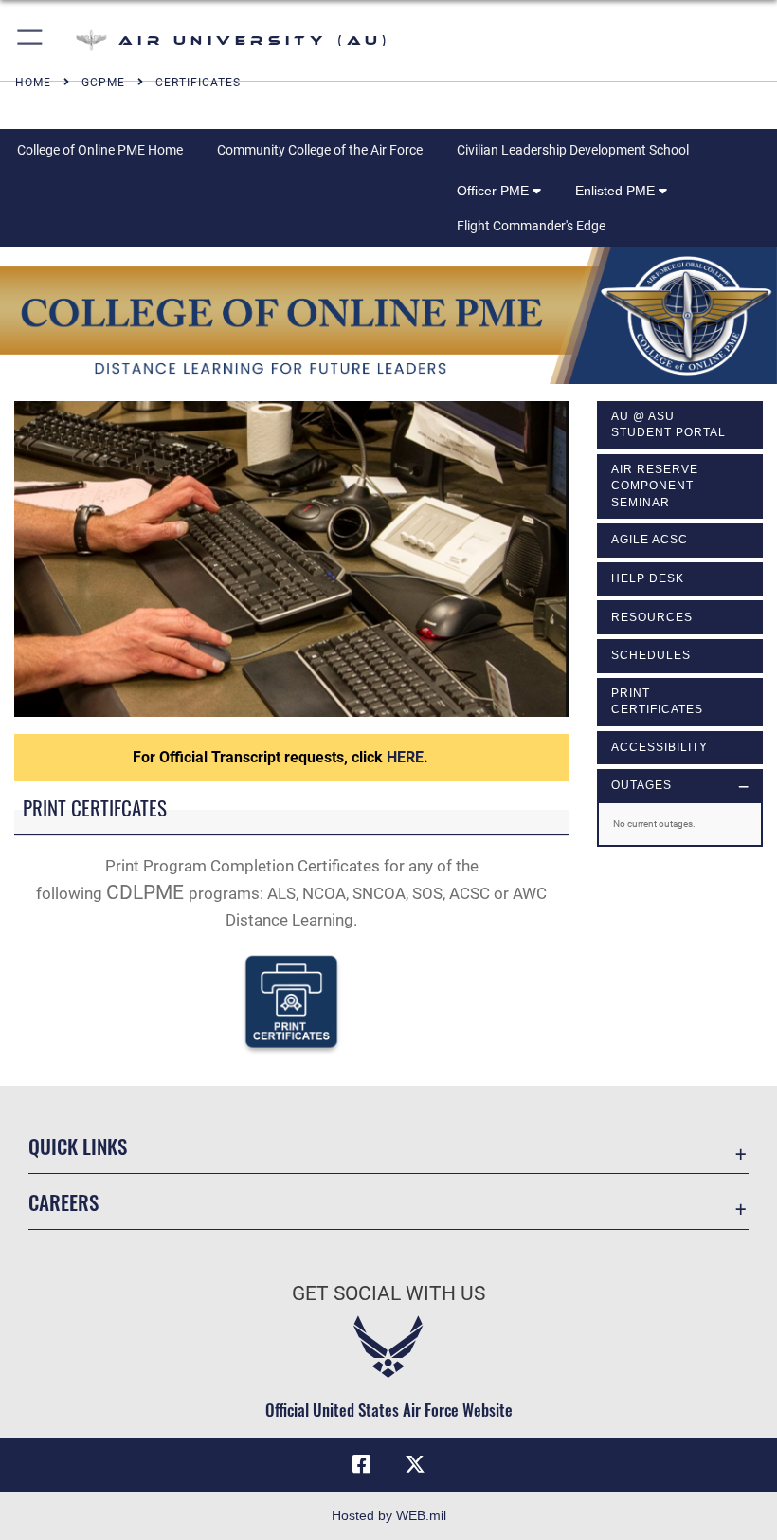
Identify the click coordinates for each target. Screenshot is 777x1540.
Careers (63, 1202)
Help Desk (647, 578)
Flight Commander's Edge (531, 225)
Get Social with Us (388, 1293)
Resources (652, 617)
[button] (31, 40)
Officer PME (495, 190)
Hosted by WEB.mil (389, 1515)
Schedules (651, 655)
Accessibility (659, 747)
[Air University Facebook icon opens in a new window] (362, 1464)
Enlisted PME (617, 190)
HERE (405, 757)
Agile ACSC (649, 539)
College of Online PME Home (100, 149)
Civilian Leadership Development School (573, 149)
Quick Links (77, 1146)
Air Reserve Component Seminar (654, 486)
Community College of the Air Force (320, 149)
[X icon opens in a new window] (415, 1464)
